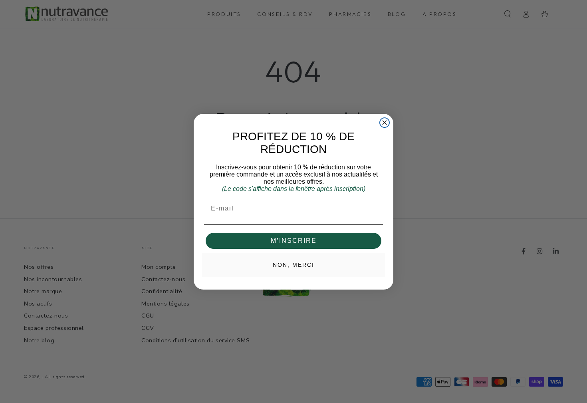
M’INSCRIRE (294, 240)
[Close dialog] (384, 122)
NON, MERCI (293, 265)
